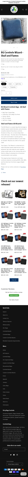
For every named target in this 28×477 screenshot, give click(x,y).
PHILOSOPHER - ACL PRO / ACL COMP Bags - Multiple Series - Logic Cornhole (20, 203)
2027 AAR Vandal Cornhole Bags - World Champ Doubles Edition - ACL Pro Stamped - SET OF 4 (7, 270)
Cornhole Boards (7, 331)
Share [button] (4, 172)
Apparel (5, 379)
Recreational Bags (7, 366)
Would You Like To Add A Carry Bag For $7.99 (11, 66)
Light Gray (18, 83)
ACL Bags (5, 328)
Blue (4, 83)
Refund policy (6, 324)
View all (14, 280)
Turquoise (13, 87)
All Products (6, 353)
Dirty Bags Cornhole (15, 474)
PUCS (4, 376)
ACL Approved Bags (8, 359)
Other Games (6, 392)
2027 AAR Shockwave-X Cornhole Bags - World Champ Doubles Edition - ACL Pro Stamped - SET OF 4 (20, 270)
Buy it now (14, 102)
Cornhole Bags (6, 334)
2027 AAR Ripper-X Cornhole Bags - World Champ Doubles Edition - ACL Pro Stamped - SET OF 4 (7, 225)
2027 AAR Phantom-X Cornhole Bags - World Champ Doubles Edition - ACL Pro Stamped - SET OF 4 (7, 247)
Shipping (2, 74)
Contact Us (6, 318)
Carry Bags (6, 385)
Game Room (6, 398)
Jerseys (5, 382)
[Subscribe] (23, 449)
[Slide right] (17, 47)
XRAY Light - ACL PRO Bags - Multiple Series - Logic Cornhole (7, 203)
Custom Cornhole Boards (9, 337)
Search (4, 311)
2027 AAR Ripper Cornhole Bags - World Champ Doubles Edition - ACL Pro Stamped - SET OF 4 (20, 225)
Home (4, 350)
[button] (1, 9)
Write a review (14, 295)
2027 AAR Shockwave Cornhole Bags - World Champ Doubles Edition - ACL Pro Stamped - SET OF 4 (20, 247)
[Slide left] (10, 47)
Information (6, 405)
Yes (3, 64)
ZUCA (4, 395)
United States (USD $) (13, 464)
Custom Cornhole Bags (8, 363)
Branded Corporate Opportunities (11, 340)
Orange (5, 87)
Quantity (3, 90)
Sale (4, 388)
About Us (5, 315)
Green (10, 83)
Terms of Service (7, 321)
